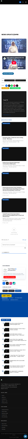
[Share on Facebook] (6, 86)
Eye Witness (18, 290)
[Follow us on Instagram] (14, 86)
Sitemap (3, 429)
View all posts (6, 114)
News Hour (4, 297)
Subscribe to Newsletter (8, 73)
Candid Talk (4, 415)
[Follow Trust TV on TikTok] (14, 283)
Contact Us (4, 399)
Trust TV (6, 433)
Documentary (4, 416)
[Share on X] (9, 86)
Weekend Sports (14, 299)
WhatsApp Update (15, 88)
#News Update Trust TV (20, 80)
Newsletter (6, 88)
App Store (5, 290)
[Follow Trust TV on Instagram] (10, 283)
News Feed (4, 423)
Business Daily (5, 413)
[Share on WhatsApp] (12, 86)
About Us (4, 397)
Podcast (3, 427)
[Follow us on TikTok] (17, 86)
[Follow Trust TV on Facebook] (4, 283)
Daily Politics (4, 411)
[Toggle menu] (26, 2)
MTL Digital (16, 437)
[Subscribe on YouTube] (20, 2)
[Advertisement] (14, 19)
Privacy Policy (5, 402)
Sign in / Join (4, 400)
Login (25, 239)
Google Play (11, 290)
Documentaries (18, 297)
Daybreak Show (5, 409)
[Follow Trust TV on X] (7, 283)
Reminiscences (5, 299)
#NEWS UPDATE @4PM (9, 80)
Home (3, 395)
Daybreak (11, 297)
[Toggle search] (23, 2)
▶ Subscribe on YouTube (9, 277)
